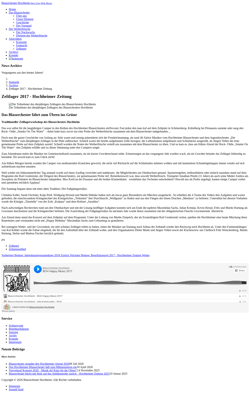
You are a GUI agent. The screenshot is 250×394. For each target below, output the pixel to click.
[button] (19, 12)
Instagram (14, 386)
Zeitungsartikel (17, 249)
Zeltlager (14, 245)
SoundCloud (16, 389)
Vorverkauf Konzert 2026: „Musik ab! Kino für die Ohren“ (43, 370)
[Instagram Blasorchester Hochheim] (16, 58)
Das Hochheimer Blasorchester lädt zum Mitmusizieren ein (43, 367)
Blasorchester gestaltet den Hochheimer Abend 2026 (39, 363)
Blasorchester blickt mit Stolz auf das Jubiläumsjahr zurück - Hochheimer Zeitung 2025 (59, 373)
